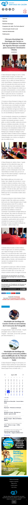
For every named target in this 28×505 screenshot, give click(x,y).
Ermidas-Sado (6, 299)
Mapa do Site (14, 483)
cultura (22, 298)
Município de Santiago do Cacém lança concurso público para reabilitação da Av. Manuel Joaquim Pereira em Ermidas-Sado (14, 355)
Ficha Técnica (14, 487)
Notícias (18, 296)
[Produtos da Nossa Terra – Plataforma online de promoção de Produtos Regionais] (14, 449)
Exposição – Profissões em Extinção (12, 407)
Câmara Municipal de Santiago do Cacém (14, 4)
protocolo (22, 299)
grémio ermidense (15, 299)
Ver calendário (7, 435)
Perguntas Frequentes (14, 481)
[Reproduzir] (3, 280)
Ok (14, 502)
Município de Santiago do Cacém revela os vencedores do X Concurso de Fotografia (14, 323)
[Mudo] (21, 280)
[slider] (24, 280)
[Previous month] (5, 375)
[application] (14, 280)
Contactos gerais (14, 485)
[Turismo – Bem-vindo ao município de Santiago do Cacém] (14, 474)
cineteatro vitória (15, 298)
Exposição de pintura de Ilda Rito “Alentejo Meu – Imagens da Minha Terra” (13, 431)
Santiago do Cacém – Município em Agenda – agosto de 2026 (12, 413)
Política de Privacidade (14, 479)
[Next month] (23, 375)
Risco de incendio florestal (25, 11)
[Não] (26, 500)
